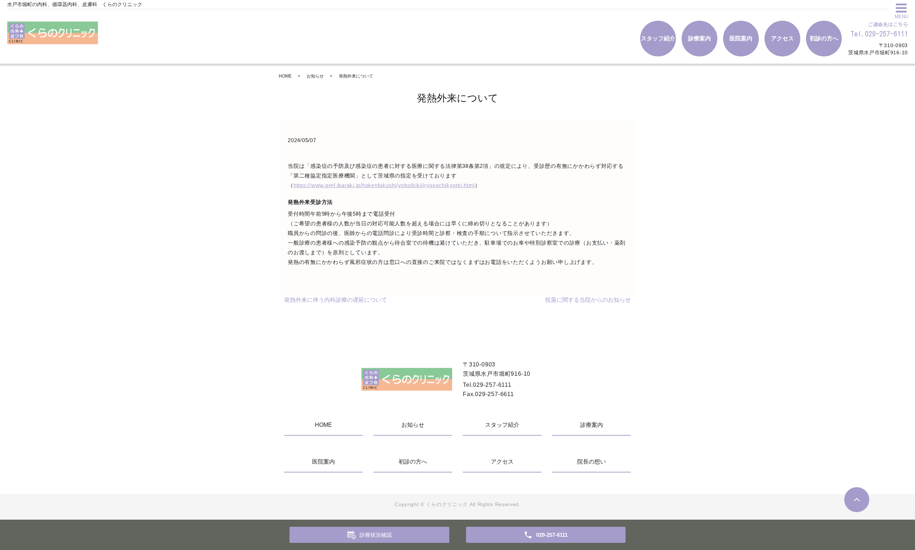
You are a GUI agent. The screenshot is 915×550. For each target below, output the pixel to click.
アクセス (782, 38)
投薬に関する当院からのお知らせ (588, 300)
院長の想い (591, 462)
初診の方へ (824, 38)
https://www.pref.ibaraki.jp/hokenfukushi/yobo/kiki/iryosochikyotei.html (384, 185)
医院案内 (740, 38)
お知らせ (315, 76)
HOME (285, 76)
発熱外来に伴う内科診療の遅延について (335, 300)
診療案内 (699, 38)
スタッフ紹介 (658, 38)
